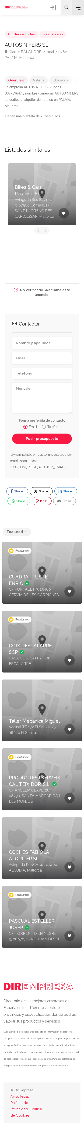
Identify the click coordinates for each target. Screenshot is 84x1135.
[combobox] (17, 532)
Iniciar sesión (53, 7)
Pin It (43, 501)
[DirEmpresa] (16, 7)
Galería (38, 80)
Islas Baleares (52, 34)
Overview (16, 80)
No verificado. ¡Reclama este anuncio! (44, 292)
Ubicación (61, 80)
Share (18, 491)
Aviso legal (19, 1096)
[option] (42, 194)
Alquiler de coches (21, 34)
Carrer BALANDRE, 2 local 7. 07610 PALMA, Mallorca (37, 54)
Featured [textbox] (15, 532)
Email (66, 501)
